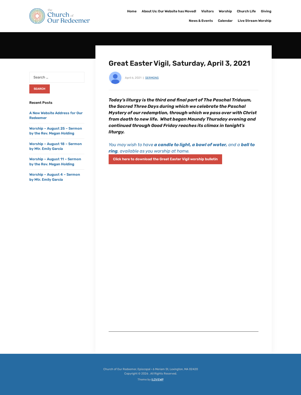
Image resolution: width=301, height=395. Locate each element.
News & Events (201, 21)
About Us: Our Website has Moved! (169, 11)
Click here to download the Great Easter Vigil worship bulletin (165, 159)
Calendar (225, 21)
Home (132, 11)
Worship (225, 11)
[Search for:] (56, 77)
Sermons (152, 77)
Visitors (207, 11)
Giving (266, 11)
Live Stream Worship (254, 21)
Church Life (246, 11)
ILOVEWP (157, 379)
